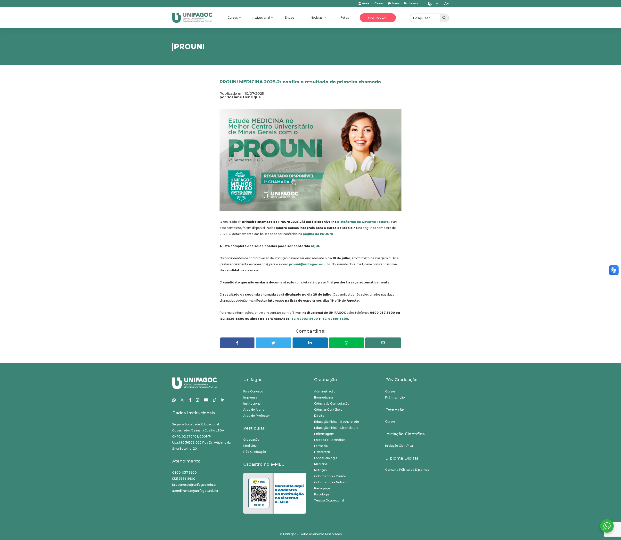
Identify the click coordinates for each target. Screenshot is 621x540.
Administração (324, 391)
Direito (319, 415)
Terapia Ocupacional (329, 500)
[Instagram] (197, 400)
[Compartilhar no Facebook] (237, 342)
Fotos (345, 17)
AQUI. (315, 246)
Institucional (261, 17)
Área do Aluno (372, 3)
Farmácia (321, 446)
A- (438, 3)
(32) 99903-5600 (304, 319)
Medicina (250, 445)
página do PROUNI (318, 234)
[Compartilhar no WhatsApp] (346, 342)
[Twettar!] (273, 342)
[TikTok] (214, 400)
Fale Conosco (253, 391)
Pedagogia (322, 488)
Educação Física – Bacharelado (336, 421)
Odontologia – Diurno (330, 476)
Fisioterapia (322, 452)
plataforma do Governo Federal (363, 222)
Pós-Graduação (254, 452)
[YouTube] (206, 400)
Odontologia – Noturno (331, 482)
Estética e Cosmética (329, 440)
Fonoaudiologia (325, 458)
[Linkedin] (222, 400)
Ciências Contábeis (328, 409)
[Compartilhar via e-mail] (383, 342)
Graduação (251, 439)
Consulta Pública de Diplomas (407, 469)
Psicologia (321, 494)
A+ (446, 3)
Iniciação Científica (399, 445)
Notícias (317, 17)
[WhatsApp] (174, 400)
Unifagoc (289, 534)
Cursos (233, 17)
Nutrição (320, 470)
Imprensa (250, 397)
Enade (289, 17)
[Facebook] (190, 400)
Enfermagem (324, 434)
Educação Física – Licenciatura (336, 428)
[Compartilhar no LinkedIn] (310, 342)
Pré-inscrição (395, 397)
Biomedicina (323, 397)
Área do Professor (404, 3)
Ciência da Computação (331, 403)
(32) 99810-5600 (334, 319)
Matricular (377, 17)
